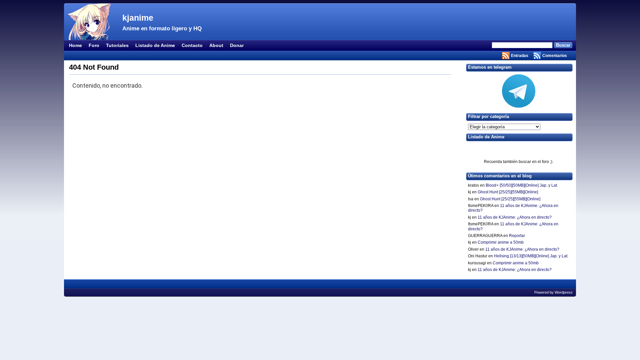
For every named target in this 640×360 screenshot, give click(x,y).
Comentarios (554, 55)
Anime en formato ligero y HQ (162, 28)
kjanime (137, 17)
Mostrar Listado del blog (519, 148)
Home (75, 45)
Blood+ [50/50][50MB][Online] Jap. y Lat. (522, 185)
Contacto (192, 45)
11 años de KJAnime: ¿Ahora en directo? (515, 217)
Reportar (517, 235)
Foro (94, 45)
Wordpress (564, 292)
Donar (237, 45)
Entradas (519, 55)
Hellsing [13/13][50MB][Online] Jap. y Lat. (531, 256)
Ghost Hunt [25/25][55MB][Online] (508, 192)
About (216, 45)
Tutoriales (117, 45)
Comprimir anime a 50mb (501, 242)
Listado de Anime (155, 45)
